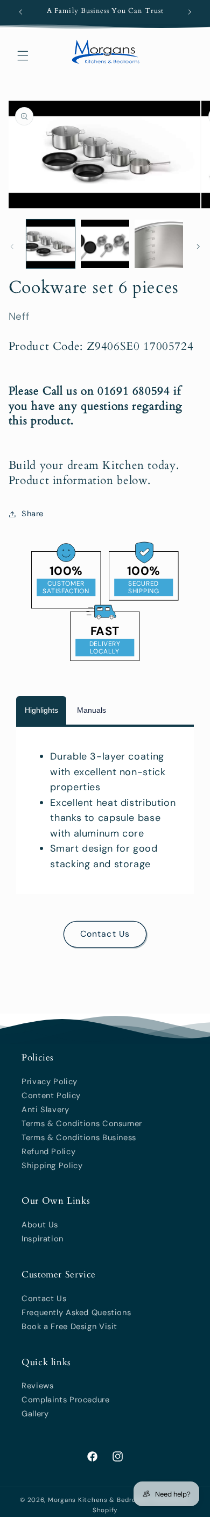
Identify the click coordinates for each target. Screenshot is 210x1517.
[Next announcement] (189, 12)
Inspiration (43, 1238)
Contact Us (105, 933)
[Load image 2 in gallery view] (105, 244)
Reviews (37, 1385)
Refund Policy (48, 1151)
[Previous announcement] (20, 12)
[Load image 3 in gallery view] (159, 244)
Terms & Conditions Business (79, 1137)
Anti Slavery (45, 1109)
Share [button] (33, 513)
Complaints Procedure (66, 1399)
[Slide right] (198, 246)
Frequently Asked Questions (76, 1312)
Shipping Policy (52, 1165)
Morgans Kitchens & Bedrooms (99, 1500)
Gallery (35, 1413)
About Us (40, 1224)
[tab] (41, 710)
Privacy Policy (50, 1081)
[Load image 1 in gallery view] (50, 244)
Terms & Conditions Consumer (82, 1123)
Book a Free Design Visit (69, 1326)
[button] (22, 55)
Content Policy (51, 1095)
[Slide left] (12, 246)
